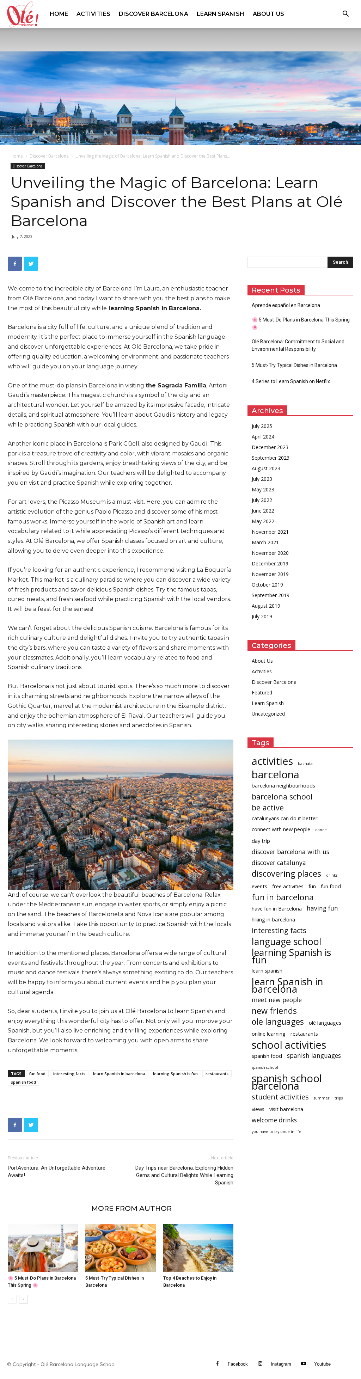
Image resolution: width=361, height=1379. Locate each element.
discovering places (286, 873)
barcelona (275, 774)
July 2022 (262, 500)
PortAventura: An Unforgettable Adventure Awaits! (56, 1171)
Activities (93, 14)
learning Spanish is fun (175, 1073)
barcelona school (282, 796)
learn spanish (267, 970)
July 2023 (262, 479)
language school (287, 941)
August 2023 (266, 468)
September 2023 (270, 457)
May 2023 (263, 489)
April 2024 (263, 436)
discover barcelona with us (290, 852)
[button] (345, 14)
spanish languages (314, 1055)
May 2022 (263, 521)
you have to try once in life (276, 1131)
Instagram (281, 1364)
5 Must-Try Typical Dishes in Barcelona (294, 365)
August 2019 (266, 605)
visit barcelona (286, 1109)
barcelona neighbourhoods (283, 785)
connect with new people (281, 829)
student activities (280, 1097)
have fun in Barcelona (277, 908)
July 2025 (262, 426)
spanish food (23, 1082)
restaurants (217, 1073)
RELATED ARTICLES (47, 1208)
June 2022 (263, 510)
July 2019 (262, 616)
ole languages (278, 1021)
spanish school (265, 1067)
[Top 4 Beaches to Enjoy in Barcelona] (198, 1248)
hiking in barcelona (273, 919)
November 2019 (270, 574)
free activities (288, 886)
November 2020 (270, 553)
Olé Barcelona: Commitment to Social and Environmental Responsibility (298, 345)
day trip (261, 840)
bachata (305, 763)
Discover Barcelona (153, 14)
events (259, 886)
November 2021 (270, 531)
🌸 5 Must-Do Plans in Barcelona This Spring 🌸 (301, 323)
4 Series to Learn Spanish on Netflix (291, 381)
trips (339, 1098)
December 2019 (270, 563)
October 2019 (267, 584)
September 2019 (270, 595)
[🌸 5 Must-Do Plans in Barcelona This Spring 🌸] (43, 1248)
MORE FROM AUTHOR (131, 1208)
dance (321, 829)
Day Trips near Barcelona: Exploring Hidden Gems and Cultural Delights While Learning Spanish (184, 1175)
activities (272, 761)
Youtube (322, 1364)
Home (59, 14)
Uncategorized (268, 713)
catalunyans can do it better (285, 818)
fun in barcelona (283, 897)
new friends (274, 1011)
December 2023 (270, 447)
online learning (269, 1033)
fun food (37, 1073)
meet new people (277, 1000)
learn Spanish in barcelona (119, 1073)
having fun (322, 908)
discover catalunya (279, 862)
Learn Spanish (220, 14)
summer (322, 1098)
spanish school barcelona (287, 1082)
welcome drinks (274, 1120)
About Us (268, 14)
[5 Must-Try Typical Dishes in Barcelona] (120, 1248)
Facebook (238, 1364)
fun (312, 886)
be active (268, 807)
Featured (262, 692)
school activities (289, 1044)
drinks (331, 875)
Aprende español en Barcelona (286, 305)
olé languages (325, 1022)
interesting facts (69, 1073)
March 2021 (265, 542)
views (258, 1109)
